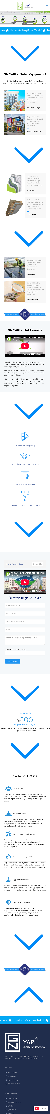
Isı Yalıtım (11, 1106)
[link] (25, 314)
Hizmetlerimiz (13, 1080)
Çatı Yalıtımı (12, 1110)
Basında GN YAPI (14, 1084)
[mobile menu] (47, 5)
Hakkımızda (12, 1072)
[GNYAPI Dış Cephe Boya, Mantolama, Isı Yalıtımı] (25, 5)
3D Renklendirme (14, 1102)
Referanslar (12, 1076)
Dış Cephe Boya (14, 1098)
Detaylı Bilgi (37, 564)
